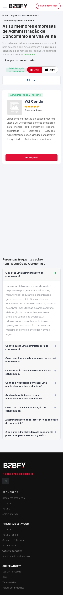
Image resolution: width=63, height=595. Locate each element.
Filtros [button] (31, 80)
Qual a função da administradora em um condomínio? (28, 372)
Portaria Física (9, 545)
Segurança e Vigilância (13, 497)
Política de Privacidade (13, 587)
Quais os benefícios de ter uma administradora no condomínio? (23, 396)
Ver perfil (33, 157)
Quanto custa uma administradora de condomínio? (26, 347)
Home (5, 15)
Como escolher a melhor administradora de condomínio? (30, 360)
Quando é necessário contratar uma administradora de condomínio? (26, 384)
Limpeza (6, 503)
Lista (36, 69)
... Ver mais (29, 54)
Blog (4, 576)
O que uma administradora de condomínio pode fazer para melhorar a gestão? (29, 433)
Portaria (6, 508)
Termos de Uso (9, 582)
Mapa (52, 69)
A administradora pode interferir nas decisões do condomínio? (31, 421)
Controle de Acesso (12, 550)
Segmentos (15, 15)
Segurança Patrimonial (13, 540)
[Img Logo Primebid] (19, 5)
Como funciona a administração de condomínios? (25, 409)
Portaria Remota (10, 534)
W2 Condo (34, 101)
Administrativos (31, 15)
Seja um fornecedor (48, 5)
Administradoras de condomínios (18, 556)
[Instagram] (5, 481)
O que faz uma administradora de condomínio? (24, 274)
